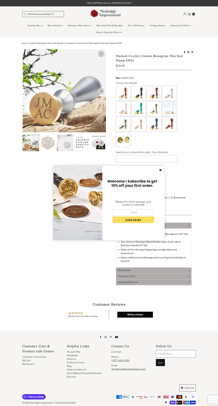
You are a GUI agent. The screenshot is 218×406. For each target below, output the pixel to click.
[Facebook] (100, 337)
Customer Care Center (34, 357)
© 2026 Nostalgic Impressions (38, 402)
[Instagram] (106, 337)
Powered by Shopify (65, 402)
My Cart (26, 360)
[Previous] (27, 91)
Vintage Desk (156, 25)
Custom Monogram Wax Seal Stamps (46, 43)
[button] (154, 270)
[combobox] (43, 14)
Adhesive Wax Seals (79, 25)
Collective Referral (76, 369)
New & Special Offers (108, 32)
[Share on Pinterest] (192, 52)
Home (24, 43)
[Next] (101, 91)
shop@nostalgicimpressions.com (128, 369)
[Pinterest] (111, 337)
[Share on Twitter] (188, 52)
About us (71, 359)
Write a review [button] (135, 314)
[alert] (109, 203)
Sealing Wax (34, 25)
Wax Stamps (54, 25)
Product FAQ (73, 352)
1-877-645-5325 (120, 360)
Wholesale (72, 355)
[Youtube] (116, 337)
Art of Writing (135, 25)
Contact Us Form (76, 362)
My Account (28, 364)
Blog (69, 366)
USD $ (188, 388)
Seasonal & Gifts (180, 25)
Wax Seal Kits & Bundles (109, 25)
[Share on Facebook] (185, 52)
